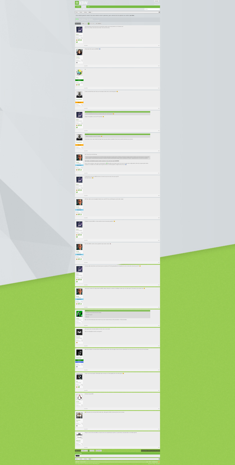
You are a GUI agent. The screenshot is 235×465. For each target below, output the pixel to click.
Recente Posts (86, 9)
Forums (83, 6)
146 (96, 23)
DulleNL (77, 162)
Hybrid (77, 34)
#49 (158, 217)
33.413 (82, 37)
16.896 (82, 384)
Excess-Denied (79, 99)
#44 (158, 108)
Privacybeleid (158, 463)
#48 (158, 195)
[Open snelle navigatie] (159, 12)
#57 (158, 390)
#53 (158, 307)
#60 (158, 447)
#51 (158, 262)
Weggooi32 (78, 440)
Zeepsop (77, 56)
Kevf (77, 381)
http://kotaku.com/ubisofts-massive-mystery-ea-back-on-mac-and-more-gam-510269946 (102, 160)
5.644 (82, 104)
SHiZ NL (77, 401)
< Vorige (83, 23)
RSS (158, 461)
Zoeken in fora (79, 9)
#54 (158, 325)
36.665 (82, 167)
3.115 (82, 423)
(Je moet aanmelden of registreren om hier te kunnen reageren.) (150, 450)
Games (82, 20)
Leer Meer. (132, 15)
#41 (158, 45)
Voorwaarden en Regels (151, 463)
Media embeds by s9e (96, 463)
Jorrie (77, 77)
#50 (158, 240)
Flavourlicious (91, 20)
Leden (89, 6)
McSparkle (78, 336)
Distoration (78, 420)
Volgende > (99, 23)
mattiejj (77, 318)
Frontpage (78, 6)
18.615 (82, 82)
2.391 (82, 443)
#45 (158, 130)
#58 (158, 408)
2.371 (82, 321)
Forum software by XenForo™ (83, 463)
